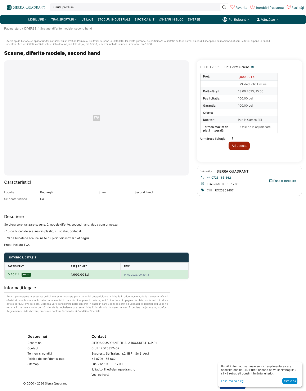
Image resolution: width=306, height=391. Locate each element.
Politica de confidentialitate (45, 358)
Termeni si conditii (39, 353)
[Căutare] (224, 7)
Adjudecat (239, 146)
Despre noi (34, 343)
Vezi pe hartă (100, 374)
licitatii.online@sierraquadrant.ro (113, 369)
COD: (204, 67)
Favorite (241, 8)
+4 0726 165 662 (219, 177)
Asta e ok (289, 381)
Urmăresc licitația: (213, 138)
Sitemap (33, 364)
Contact (32, 348)
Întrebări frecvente (270, 8)
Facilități (298, 8)
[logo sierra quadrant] (25, 7)
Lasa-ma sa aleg (232, 381)
